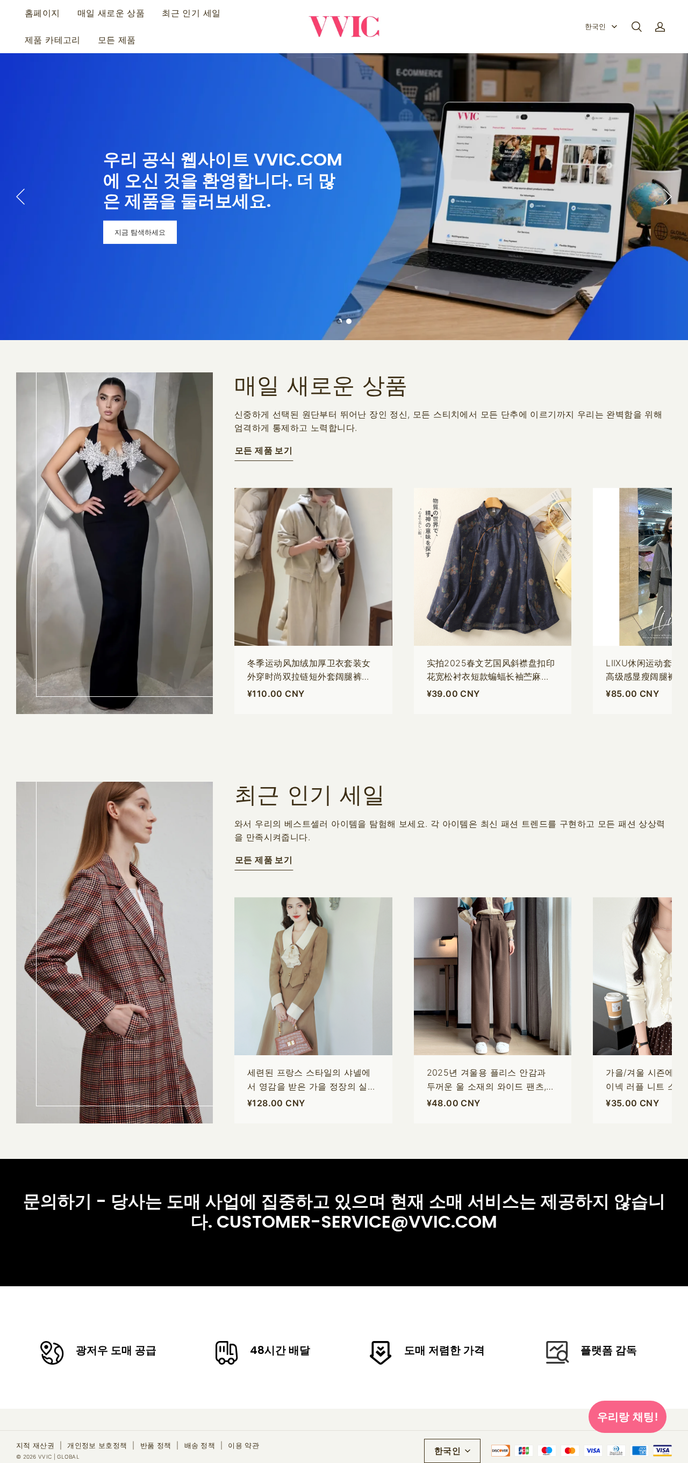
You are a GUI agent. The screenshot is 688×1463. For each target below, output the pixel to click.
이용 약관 (243, 1445)
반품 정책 (155, 1445)
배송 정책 (200, 1445)
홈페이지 (42, 13)
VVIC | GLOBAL (59, 1456)
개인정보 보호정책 (97, 1445)
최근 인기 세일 (191, 13)
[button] (636, 27)
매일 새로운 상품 (111, 13)
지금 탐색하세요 (140, 232)
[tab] (339, 321)
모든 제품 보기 (263, 450)
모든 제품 (117, 39)
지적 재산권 (35, 1445)
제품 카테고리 (53, 39)
